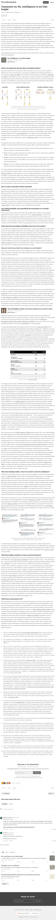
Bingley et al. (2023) (12, 297)
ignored (42, 417)
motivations (25, 323)
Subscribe (46, 2)
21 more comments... (5, 844)
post (9, 23)
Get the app (35, 913)
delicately (6, 564)
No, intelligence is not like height (12, 856)
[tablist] (7, 804)
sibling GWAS (5, 205)
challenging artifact (32, 137)
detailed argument (20, 402)
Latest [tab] (6, 852)
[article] (28, 859)
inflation (26, 486)
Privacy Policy (39, 777)
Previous (6, 793)
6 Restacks (18, 783)
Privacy (27, 909)
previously (4, 293)
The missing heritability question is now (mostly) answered (20, 874)
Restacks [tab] (11, 804)
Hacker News (17, 27)
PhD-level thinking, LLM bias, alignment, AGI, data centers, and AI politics (19, 867)
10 (7, 507)
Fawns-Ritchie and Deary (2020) (41, 609)
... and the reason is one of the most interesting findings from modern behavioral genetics (23, 858)
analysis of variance (6, 243)
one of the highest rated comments (30, 632)
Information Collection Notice (27, 777)
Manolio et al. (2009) (28, 322)
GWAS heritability (37, 215)
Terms (31, 909)
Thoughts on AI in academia (10, 865)
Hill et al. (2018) (12, 476)
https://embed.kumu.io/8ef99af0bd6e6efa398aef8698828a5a (18, 827)
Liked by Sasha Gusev (9, 819)
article (42, 177)
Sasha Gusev (4, 15)
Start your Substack (24, 913)
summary (28, 335)
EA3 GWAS (13, 576)
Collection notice (37, 909)
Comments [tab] (4, 804)
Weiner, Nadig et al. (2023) (23, 432)
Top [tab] (3, 852)
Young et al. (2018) (42, 327)
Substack (21, 917)
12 (24, 607)
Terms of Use (35, 776)
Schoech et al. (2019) (13, 697)
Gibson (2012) (18, 322)
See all (4, 884)
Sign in (52, 2)
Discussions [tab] (12, 852)
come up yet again (49, 550)
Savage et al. (6, 580)
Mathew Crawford (7, 817)
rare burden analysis (20, 702)
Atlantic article (19, 33)
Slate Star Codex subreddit (33, 27)
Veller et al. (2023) (15, 75)
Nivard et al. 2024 (6, 173)
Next (50, 793)
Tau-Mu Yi (5, 832)
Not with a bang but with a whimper (10, 876)
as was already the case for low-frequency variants (32, 444)
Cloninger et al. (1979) (35, 500)
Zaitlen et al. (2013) (13, 504)
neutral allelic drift (22, 133)
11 (43, 567)
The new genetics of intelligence (20, 560)
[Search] (53, 852)
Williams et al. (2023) (32, 615)
